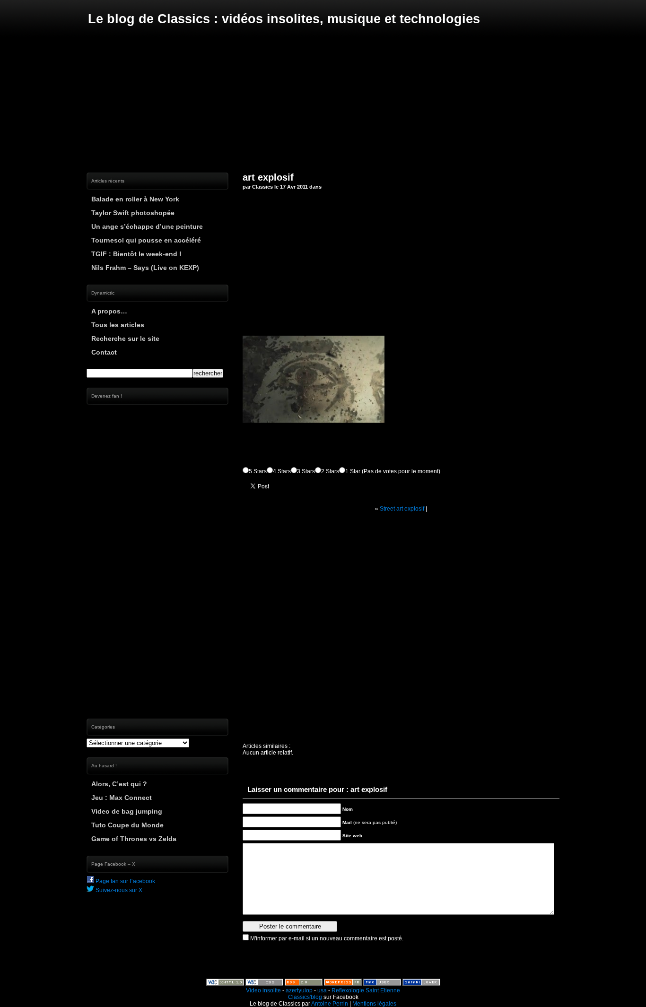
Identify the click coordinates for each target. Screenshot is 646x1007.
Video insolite (263, 990)
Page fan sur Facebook (124, 881)
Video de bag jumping (126, 811)
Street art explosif (402, 508)
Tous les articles (117, 325)
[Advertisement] (323, 99)
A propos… (109, 311)
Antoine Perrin (329, 1003)
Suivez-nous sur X (118, 890)
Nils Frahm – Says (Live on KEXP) (145, 267)
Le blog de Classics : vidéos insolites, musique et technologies (284, 19)
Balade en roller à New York (135, 199)
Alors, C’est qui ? (119, 784)
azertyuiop (299, 990)
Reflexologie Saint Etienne (366, 990)
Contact (104, 352)
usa (322, 990)
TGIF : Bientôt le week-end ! (136, 254)
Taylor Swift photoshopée (133, 213)
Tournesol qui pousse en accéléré (146, 240)
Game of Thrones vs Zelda (133, 838)
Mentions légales (374, 1003)
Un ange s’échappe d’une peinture (147, 226)
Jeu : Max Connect (121, 797)
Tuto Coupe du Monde (127, 825)
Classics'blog (305, 997)
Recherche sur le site (125, 338)
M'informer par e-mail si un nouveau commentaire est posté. (326, 938)
